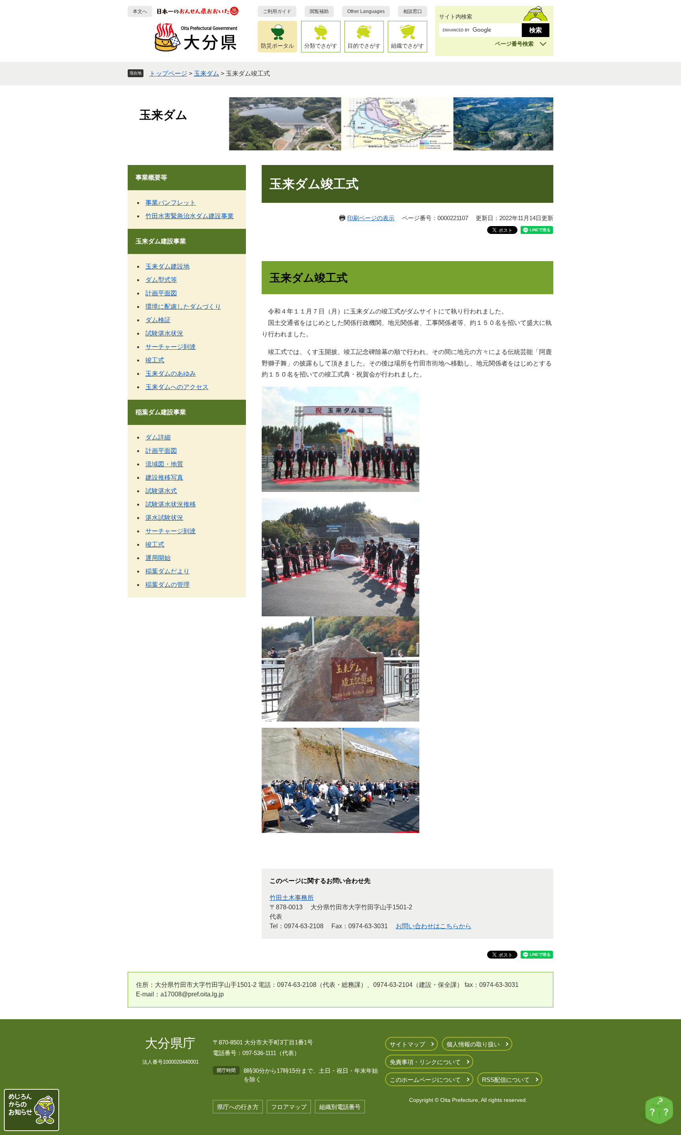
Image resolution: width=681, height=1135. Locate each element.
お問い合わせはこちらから (433, 926)
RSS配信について (506, 1079)
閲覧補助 (319, 11)
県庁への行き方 (238, 1106)
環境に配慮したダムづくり (183, 306)
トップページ (168, 73)
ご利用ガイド (277, 11)
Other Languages (366, 11)
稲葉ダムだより (167, 571)
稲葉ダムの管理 (167, 584)
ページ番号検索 (514, 44)
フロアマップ (289, 1106)
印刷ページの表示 (370, 218)
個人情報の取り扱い (473, 1044)
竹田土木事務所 (292, 897)
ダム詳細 (158, 437)
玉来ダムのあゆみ (170, 373)
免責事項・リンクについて (425, 1062)
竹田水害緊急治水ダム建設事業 (189, 216)
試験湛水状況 (164, 333)
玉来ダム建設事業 (161, 241)
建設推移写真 (164, 477)
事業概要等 (151, 177)
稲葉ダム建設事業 (161, 412)
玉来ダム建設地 (167, 266)
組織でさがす (407, 46)
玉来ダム (206, 73)
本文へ (140, 11)
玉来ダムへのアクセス (176, 387)
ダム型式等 (161, 279)
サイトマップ (407, 1044)
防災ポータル (277, 46)
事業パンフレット (170, 202)
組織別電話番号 (340, 1106)
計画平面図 (161, 293)
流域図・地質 (164, 464)
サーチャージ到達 (170, 346)
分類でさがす (320, 46)
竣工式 (154, 360)
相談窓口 (412, 11)
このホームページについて (425, 1079)
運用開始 (158, 558)
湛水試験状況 (164, 517)
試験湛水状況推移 (170, 504)
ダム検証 (158, 320)
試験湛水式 (161, 491)
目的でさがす (364, 46)
